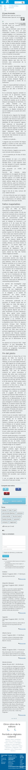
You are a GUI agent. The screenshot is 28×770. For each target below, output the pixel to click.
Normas (4, 559)
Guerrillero (8, 741)
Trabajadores (7, 746)
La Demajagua (17, 742)
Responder (22, 579)
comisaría (4, 522)
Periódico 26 (8, 744)
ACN (12, 749)
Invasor (6, 742)
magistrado (13, 522)
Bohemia (13, 750)
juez (15, 510)
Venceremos (9, 747)
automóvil (16, 519)
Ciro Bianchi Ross (13, 6)
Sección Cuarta (17, 516)
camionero (20, 513)
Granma (14, 741)
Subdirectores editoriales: (11, 759)
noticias (4, 510)
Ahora (12, 739)
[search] (22, 3)
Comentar (5, 556)
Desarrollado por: (3, 756)
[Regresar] (0, 5)
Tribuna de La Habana (17, 746)
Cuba (10, 510)
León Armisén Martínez (8, 513)
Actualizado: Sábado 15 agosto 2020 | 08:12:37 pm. (13, 17)
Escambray (17, 739)
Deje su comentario (8, 534)
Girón (18, 741)
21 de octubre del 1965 (22, 756)
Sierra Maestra (16, 744)
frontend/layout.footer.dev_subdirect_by (13, 766)
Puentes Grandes (7, 519)
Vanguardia (15, 747)
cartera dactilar (6, 516)
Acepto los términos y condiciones (13, 552)
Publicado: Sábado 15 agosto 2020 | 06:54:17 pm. (12, 15)
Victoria (11, 742)
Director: (10, 755)
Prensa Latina (18, 749)
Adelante (7, 739)
